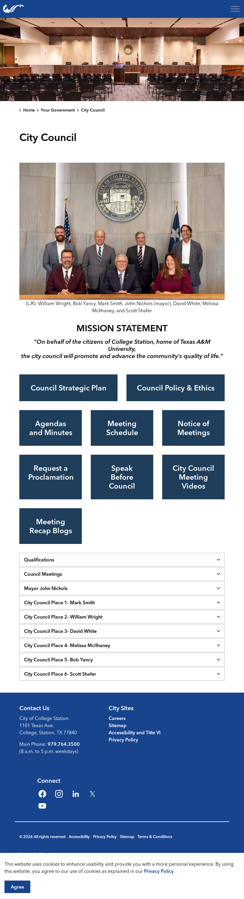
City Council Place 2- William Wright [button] (63, 617)
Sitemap (117, 725)
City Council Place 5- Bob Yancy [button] (58, 660)
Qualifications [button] (39, 560)
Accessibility (79, 836)
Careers (117, 718)
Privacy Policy (158, 871)
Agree (17, 887)
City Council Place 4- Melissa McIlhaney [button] (67, 645)
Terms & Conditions (154, 836)
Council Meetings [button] (43, 574)
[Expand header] (235, 9)
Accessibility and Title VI (135, 732)
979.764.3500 (64, 744)
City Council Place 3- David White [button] (60, 631)
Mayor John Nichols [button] (46, 588)
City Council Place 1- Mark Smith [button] (59, 602)
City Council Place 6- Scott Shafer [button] (60, 674)
